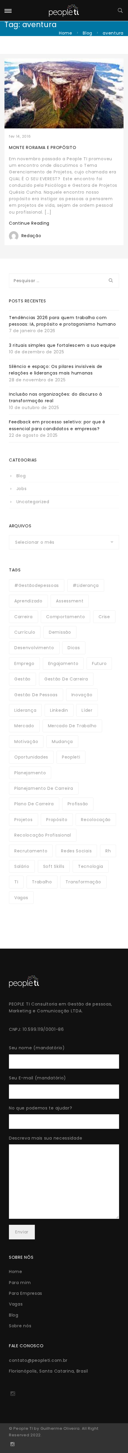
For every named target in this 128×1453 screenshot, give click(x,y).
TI (16, 882)
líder (87, 710)
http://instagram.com (12, 1395)
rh (108, 851)
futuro (99, 663)
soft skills (54, 866)
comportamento (65, 617)
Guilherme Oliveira (60, 1428)
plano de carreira (34, 804)
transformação (83, 882)
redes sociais (76, 851)
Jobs (21, 489)
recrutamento (30, 851)
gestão (22, 679)
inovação (82, 695)
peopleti (71, 757)
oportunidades (31, 757)
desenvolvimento (34, 648)
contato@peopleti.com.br (38, 1360)
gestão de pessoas (36, 695)
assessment (69, 601)
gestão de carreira (66, 679)
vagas (21, 898)
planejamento (30, 773)
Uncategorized (32, 502)
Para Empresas (25, 1293)
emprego (24, 663)
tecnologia (90, 866)
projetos (23, 820)
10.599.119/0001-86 (43, 1029)
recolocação (96, 820)
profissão (78, 804)
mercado (24, 726)
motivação (26, 742)
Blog (87, 33)
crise (104, 617)
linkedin (59, 710)
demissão (60, 632)
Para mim (20, 1283)
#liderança (86, 585)
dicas (74, 648)
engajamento (63, 663)
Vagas (16, 1304)
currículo (24, 632)
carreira (23, 617)
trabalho (42, 882)
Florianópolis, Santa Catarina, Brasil (48, 1371)
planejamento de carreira (43, 788)
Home (65, 33)
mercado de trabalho (72, 726)
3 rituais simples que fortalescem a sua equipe (62, 345)
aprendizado (28, 601)
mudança (62, 742)
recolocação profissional (42, 835)
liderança (25, 710)
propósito (56, 820)
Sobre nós (20, 1326)
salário (21, 866)
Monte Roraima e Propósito (43, 147)
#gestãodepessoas (36, 585)
